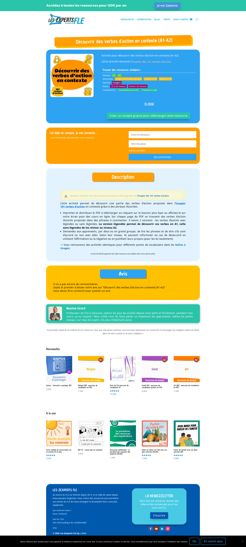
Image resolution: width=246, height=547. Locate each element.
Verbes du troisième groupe (128, 79)
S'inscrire (159, 515)
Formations (144, 19)
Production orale (149, 90)
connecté (79, 290)
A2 (119, 75)
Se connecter (162, 157)
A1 (114, 75)
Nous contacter (60, 513)
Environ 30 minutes (138, 86)
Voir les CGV (58, 519)
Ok (194, 541)
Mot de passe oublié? (137, 150)
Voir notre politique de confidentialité (70, 522)
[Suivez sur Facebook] (150, 528)
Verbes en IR (165, 79)
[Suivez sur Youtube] (156, 528)
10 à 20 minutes (118, 86)
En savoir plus (213, 541)
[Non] (242, 541)
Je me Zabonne (167, 5)
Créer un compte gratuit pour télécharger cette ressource (148, 116)
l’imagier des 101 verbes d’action (153, 195)
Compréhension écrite (128, 90)
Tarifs (166, 19)
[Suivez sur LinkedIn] (162, 528)
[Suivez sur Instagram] (167, 528)
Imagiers (117, 82)
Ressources (127, 19)
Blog (157, 19)
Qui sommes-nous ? (62, 510)
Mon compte (180, 19)
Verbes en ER (150, 79)
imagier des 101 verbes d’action (151, 61)
